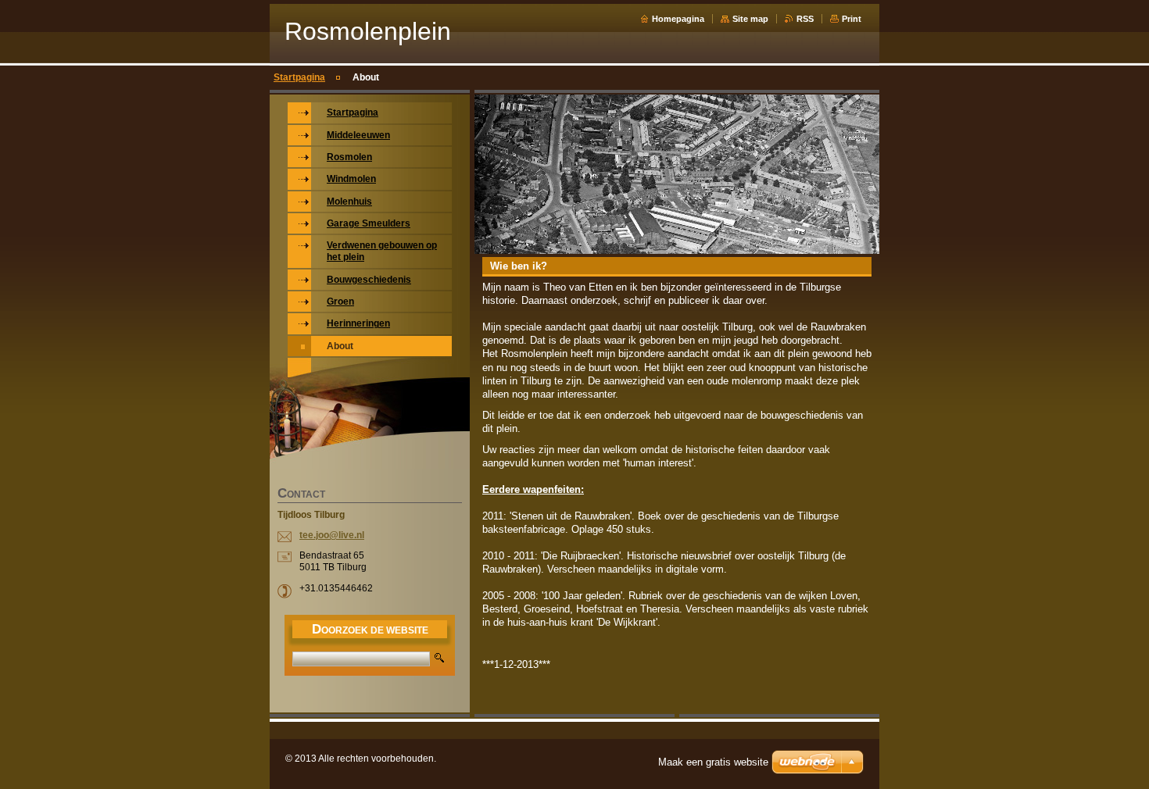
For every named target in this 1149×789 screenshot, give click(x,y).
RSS (805, 18)
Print (851, 18)
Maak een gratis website (713, 762)
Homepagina (678, 18)
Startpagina (299, 77)
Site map (750, 18)
